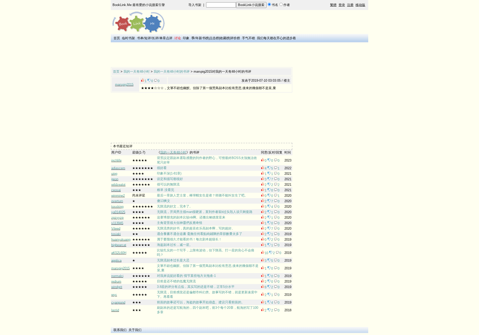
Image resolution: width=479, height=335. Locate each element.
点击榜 (214, 38)
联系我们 (120, 330)
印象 (186, 38)
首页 (117, 38)
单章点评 (165, 38)
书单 (140, 38)
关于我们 (134, 330)
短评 (147, 38)
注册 (350, 5)
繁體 (333, 5)
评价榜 (235, 38)
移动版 (360, 5)
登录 (342, 5)
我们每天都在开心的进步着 (276, 38)
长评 (155, 38)
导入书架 (194, 5)
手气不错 (248, 38)
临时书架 (128, 38)
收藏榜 (225, 38)
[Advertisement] (201, 55)
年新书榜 (202, 38)
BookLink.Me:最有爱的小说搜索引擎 (139, 5)
